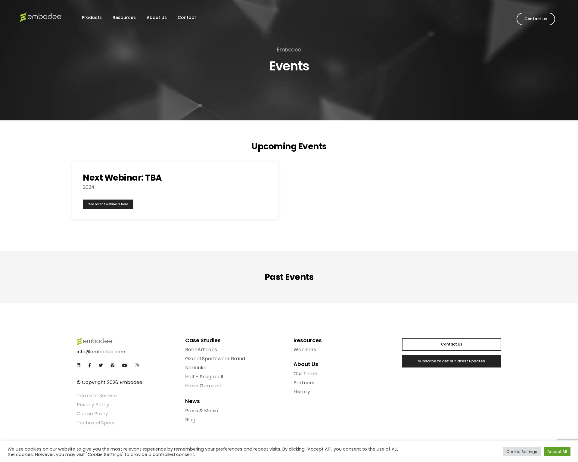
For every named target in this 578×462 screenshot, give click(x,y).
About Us (157, 17)
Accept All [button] (557, 451)
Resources (124, 17)
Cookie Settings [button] (521, 451)
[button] (536, 19)
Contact (187, 17)
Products (92, 17)
